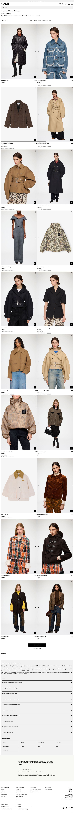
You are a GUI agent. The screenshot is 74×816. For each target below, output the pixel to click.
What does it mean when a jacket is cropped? (11, 715)
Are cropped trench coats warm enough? (10, 687)
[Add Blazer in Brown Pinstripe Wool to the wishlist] (35, 88)
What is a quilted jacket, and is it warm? (9, 693)
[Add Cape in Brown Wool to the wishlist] (35, 581)
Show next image (35, 51)
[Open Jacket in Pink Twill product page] (19, 485)
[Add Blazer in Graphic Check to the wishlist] (35, 520)
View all (30, 20)
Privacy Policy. (53, 775)
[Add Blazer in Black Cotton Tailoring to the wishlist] (72, 273)
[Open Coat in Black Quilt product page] (19, 51)
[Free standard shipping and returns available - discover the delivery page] (37, 1)
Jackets (35, 20)
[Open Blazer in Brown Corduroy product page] (55, 485)
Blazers (39, 20)
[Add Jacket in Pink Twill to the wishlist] (35, 459)
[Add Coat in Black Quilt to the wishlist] (35, 25)
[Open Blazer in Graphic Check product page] (19, 546)
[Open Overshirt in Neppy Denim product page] (55, 422)
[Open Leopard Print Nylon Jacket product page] (55, 238)
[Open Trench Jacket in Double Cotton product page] (19, 299)
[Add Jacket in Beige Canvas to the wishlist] (35, 151)
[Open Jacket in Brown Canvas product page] (19, 361)
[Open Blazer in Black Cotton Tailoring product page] (55, 299)
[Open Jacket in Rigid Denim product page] (55, 51)
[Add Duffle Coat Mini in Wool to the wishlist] (72, 520)
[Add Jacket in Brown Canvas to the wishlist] (35, 336)
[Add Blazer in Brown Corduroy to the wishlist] (72, 459)
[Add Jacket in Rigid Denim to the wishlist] (72, 25)
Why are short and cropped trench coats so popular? (12, 682)
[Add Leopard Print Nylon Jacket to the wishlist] (72, 212)
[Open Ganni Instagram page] (63, 808)
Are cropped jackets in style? (8, 720)
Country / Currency (4, 804)
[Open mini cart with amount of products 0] (69, 4)
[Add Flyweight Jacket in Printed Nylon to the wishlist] (35, 397)
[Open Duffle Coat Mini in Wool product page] (55, 546)
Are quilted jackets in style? (8, 731)
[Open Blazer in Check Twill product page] (55, 607)
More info (38, 15)
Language (19, 804)
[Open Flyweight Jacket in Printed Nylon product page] (19, 422)
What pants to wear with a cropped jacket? (10, 726)
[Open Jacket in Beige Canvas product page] (19, 176)
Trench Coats (44, 20)
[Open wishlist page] (63, 4)
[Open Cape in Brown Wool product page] (19, 607)
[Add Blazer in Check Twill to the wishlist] (72, 581)
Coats (50, 20)
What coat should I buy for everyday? (9, 709)
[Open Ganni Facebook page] (69, 808)
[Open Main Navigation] (72, 4)
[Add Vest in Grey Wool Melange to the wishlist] (35, 212)
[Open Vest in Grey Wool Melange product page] (19, 238)
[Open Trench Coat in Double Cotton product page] (55, 114)
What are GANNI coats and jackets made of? (10, 698)
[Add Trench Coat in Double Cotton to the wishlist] (72, 88)
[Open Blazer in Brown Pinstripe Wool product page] (19, 114)
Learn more (49, 85)
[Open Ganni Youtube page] (72, 808)
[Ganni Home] (5, 4)
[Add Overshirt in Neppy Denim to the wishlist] (72, 397)
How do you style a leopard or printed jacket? (11, 704)
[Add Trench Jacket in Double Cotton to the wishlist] (35, 273)
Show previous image (2, 51)
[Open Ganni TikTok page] (66, 808)
